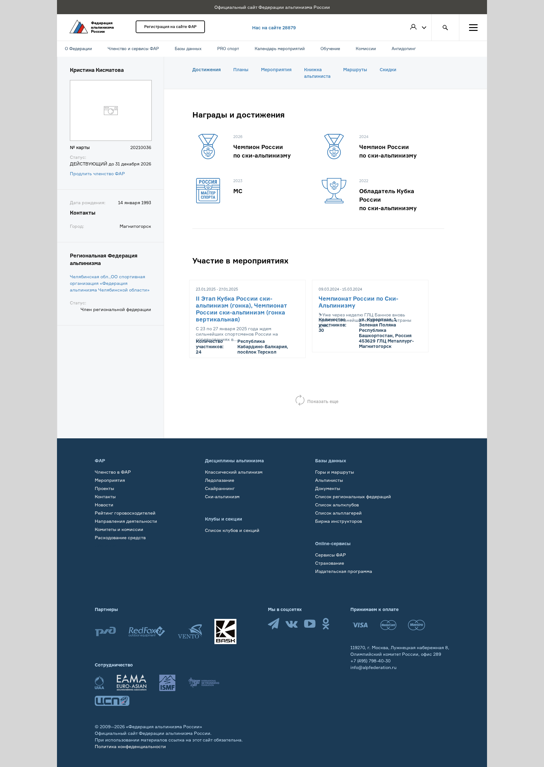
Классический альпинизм (234, 472)
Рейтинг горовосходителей (125, 513)
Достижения (206, 69)
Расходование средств (120, 537)
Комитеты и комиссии (119, 529)
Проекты (104, 488)
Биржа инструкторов (338, 521)
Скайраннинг (220, 488)
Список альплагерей (338, 513)
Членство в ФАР (113, 472)
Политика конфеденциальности (130, 746)
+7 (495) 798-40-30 (370, 660)
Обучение (105, 545)
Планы (240, 69)
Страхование (329, 563)
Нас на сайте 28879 (274, 27)
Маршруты (355, 69)
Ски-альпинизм (222, 496)
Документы (327, 488)
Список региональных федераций (353, 496)
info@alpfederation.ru (373, 667)
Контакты (105, 496)
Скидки (388, 69)
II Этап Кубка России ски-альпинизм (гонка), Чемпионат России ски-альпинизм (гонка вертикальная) (241, 309)
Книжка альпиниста (317, 73)
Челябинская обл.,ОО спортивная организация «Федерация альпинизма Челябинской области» (110, 283)
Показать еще (322, 401)
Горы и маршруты (334, 472)
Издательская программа (343, 571)
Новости (104, 504)
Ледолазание (219, 480)
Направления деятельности (126, 521)
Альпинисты (329, 480)
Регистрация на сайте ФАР (170, 26)
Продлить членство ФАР (97, 173)
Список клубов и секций (232, 530)
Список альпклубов (337, 504)
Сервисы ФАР (330, 554)
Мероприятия (276, 69)
